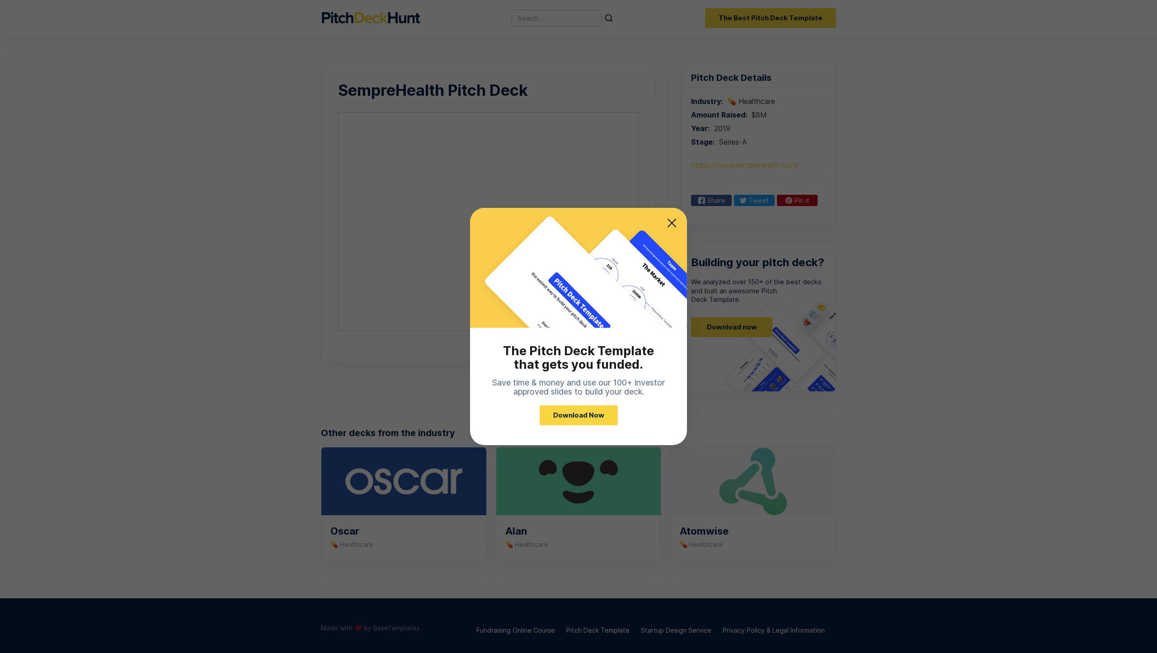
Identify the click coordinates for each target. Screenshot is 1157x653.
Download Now (578, 415)
